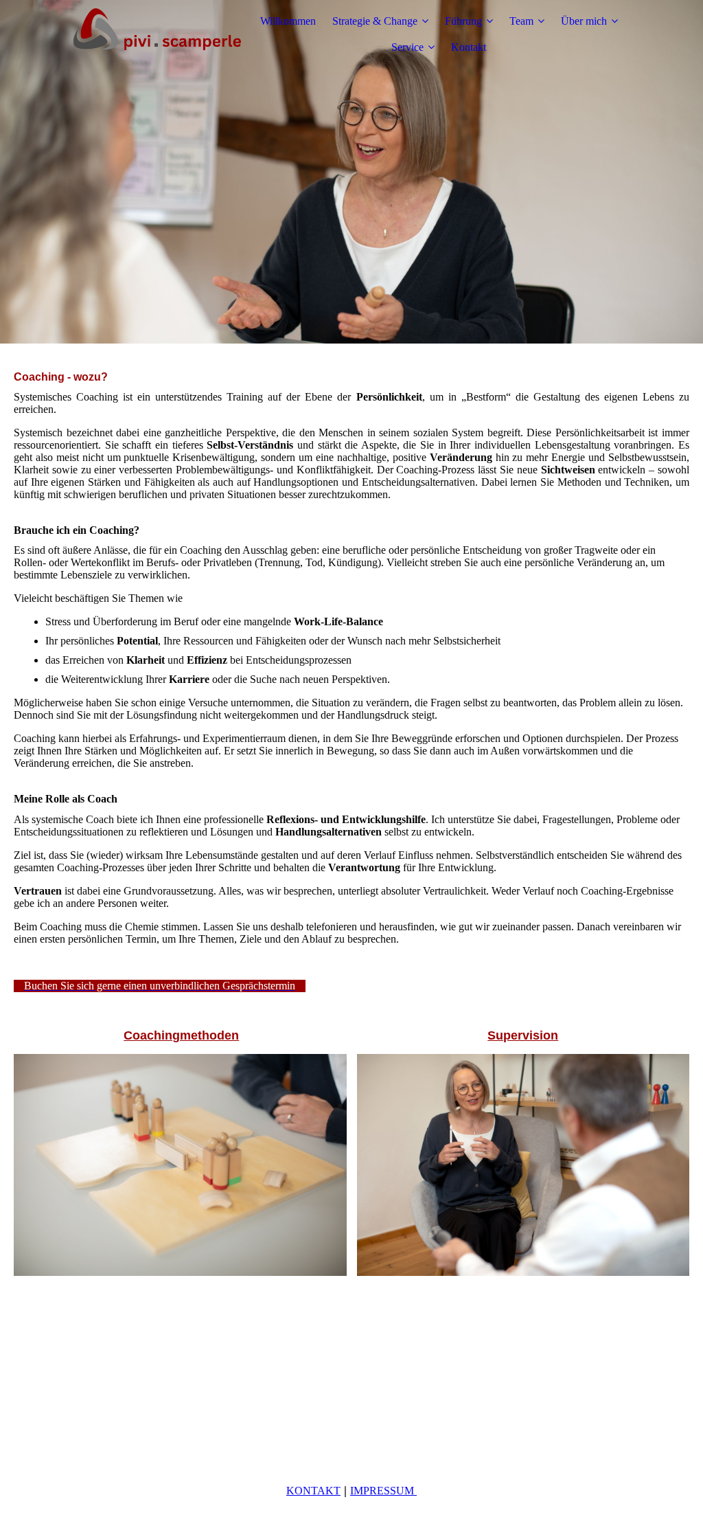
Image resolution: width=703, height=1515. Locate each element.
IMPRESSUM (383, 1490)
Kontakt (468, 47)
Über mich (584, 21)
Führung (463, 21)
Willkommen (288, 21)
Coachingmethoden (181, 1035)
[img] (156, 34)
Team (521, 21)
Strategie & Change (374, 21)
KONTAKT (313, 1490)
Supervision (522, 1035)
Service (407, 47)
